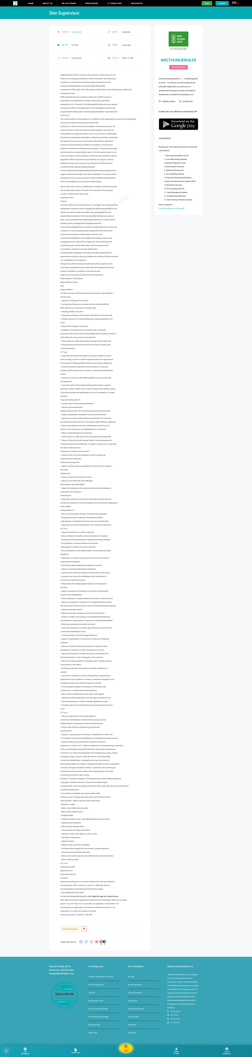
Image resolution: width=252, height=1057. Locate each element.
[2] (233, 3)
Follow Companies (135, 993)
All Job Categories (135, 985)
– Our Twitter (173, 1015)
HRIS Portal (93, 1033)
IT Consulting (114, 3)
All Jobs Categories (96, 985)
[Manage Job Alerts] (6, 1050)
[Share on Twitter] (86, 942)
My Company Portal (96, 1001)
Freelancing (91, 3)
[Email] (97, 942)
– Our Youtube (174, 1022)
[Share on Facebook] (81, 942)
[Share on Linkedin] (92, 942)
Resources (137, 3)
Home (30, 3)
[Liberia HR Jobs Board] (15, 3)
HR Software (69, 3)
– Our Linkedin (174, 1019)
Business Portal (94, 1025)
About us (47, 3)
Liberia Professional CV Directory (101, 977)
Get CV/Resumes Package (98, 1017)
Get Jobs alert (133, 1017)
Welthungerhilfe (178, 60)
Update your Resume (136, 1009)
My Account (132, 1001)
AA (238, 3)
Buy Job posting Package (98, 1009)
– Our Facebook (174, 1011)
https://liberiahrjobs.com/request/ (172, 208)
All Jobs (92, 993)
